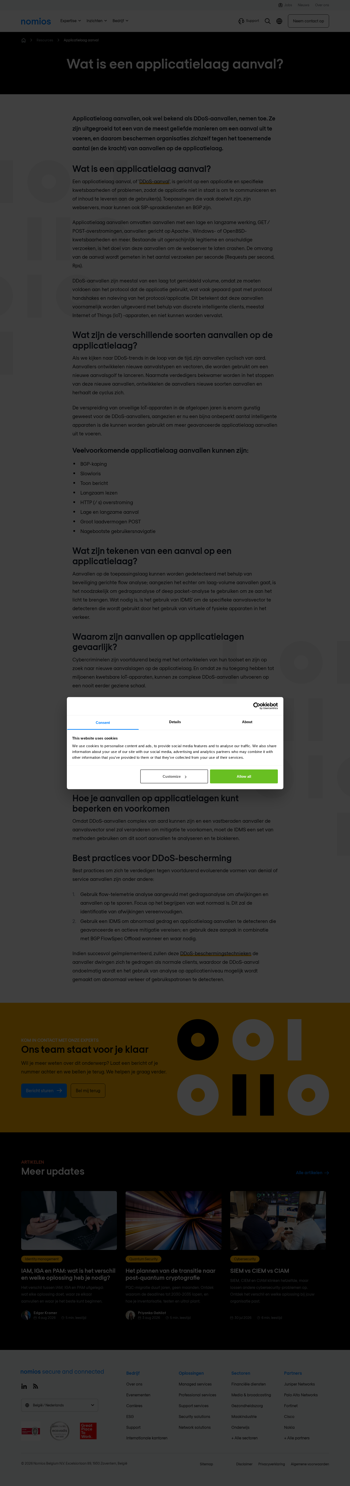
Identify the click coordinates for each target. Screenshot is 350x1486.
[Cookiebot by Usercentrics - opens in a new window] (257, 706)
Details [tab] (175, 722)
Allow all (244, 776)
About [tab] (247, 722)
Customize (172, 776)
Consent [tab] (103, 722)
